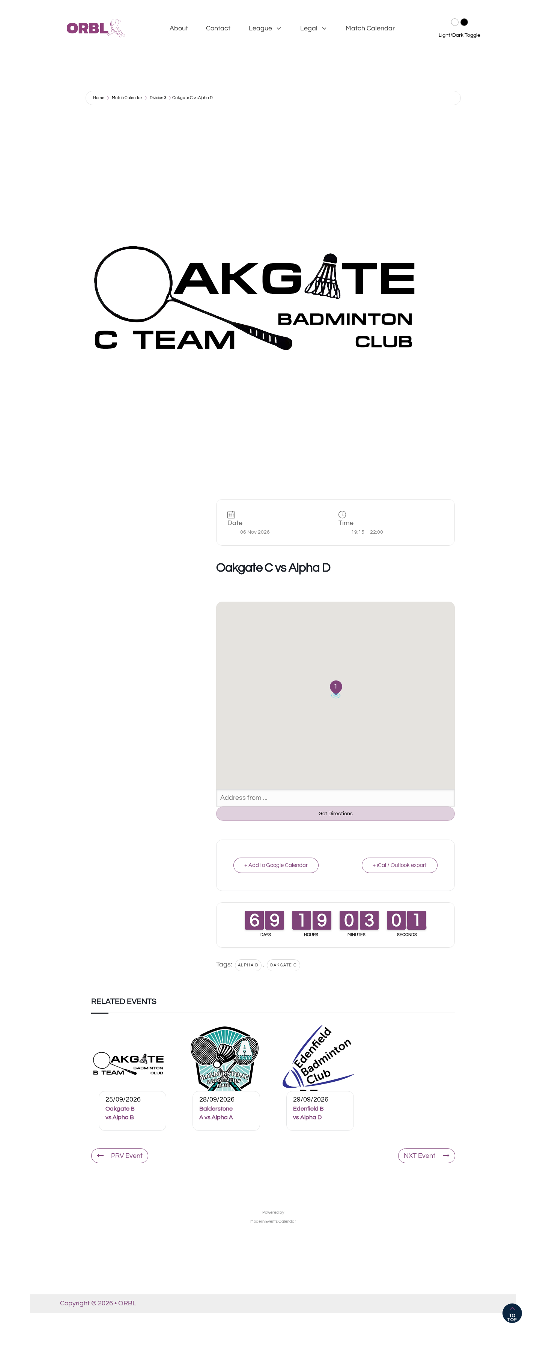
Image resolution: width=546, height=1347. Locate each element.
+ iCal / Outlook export (400, 865)
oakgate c (283, 965)
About (179, 28)
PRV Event (127, 1155)
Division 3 (158, 98)
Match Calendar (370, 28)
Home (98, 98)
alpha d (248, 965)
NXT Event (419, 1155)
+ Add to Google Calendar (276, 865)
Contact (218, 28)
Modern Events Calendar (273, 1221)
